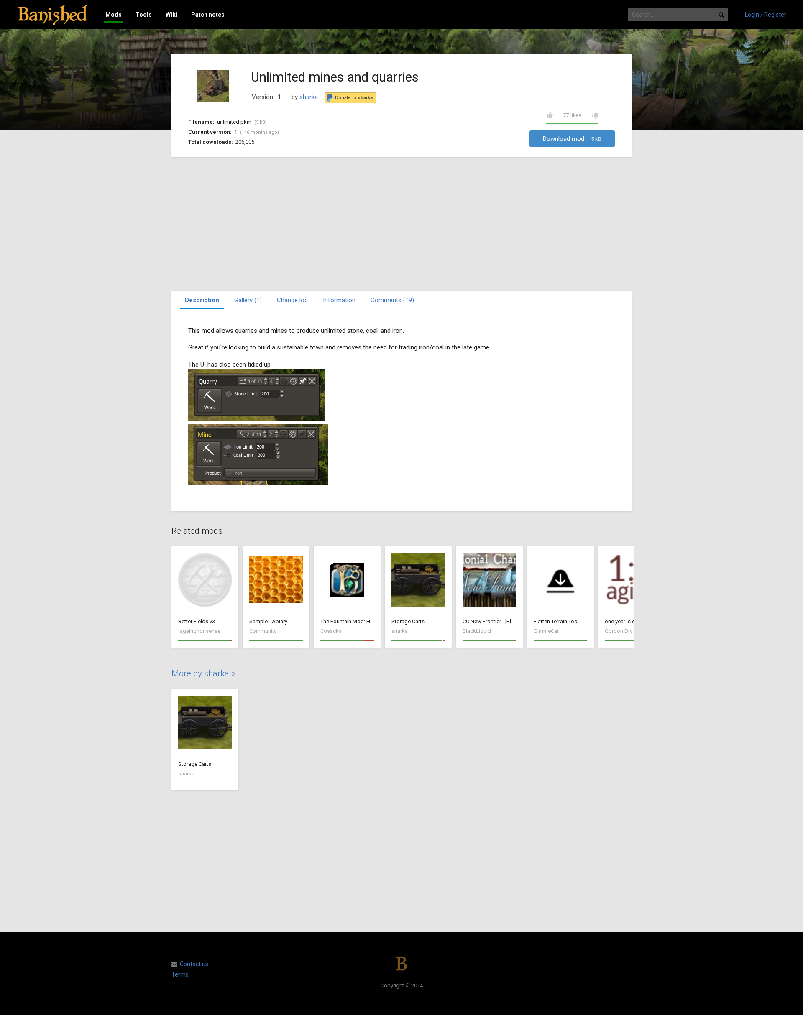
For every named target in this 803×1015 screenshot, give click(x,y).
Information (339, 300)
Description (202, 300)
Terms (180, 974)
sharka (308, 97)
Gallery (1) (248, 300)
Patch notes (208, 14)
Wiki (171, 14)
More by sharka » (203, 673)
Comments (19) (392, 300)
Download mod (572, 139)
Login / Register (765, 14)
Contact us (194, 964)
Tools (144, 14)
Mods (113, 14)
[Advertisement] (401, 224)
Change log (292, 300)
